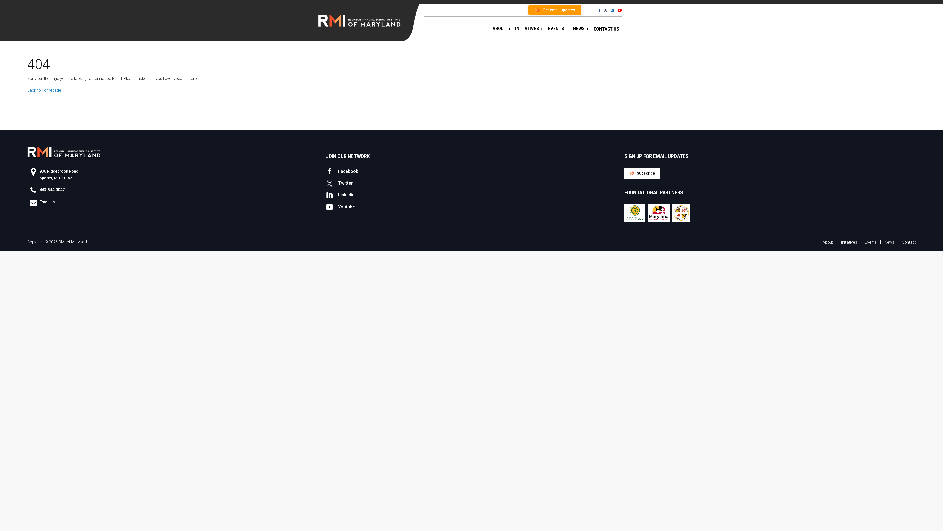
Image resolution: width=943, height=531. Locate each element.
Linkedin (346, 194)
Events (870, 242)
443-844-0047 (52, 189)
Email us (47, 202)
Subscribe (646, 173)
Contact (909, 242)
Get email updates (559, 10)
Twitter (345, 183)
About (828, 242)
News (889, 242)
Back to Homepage (44, 90)
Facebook (348, 171)
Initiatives (849, 242)
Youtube (346, 206)
